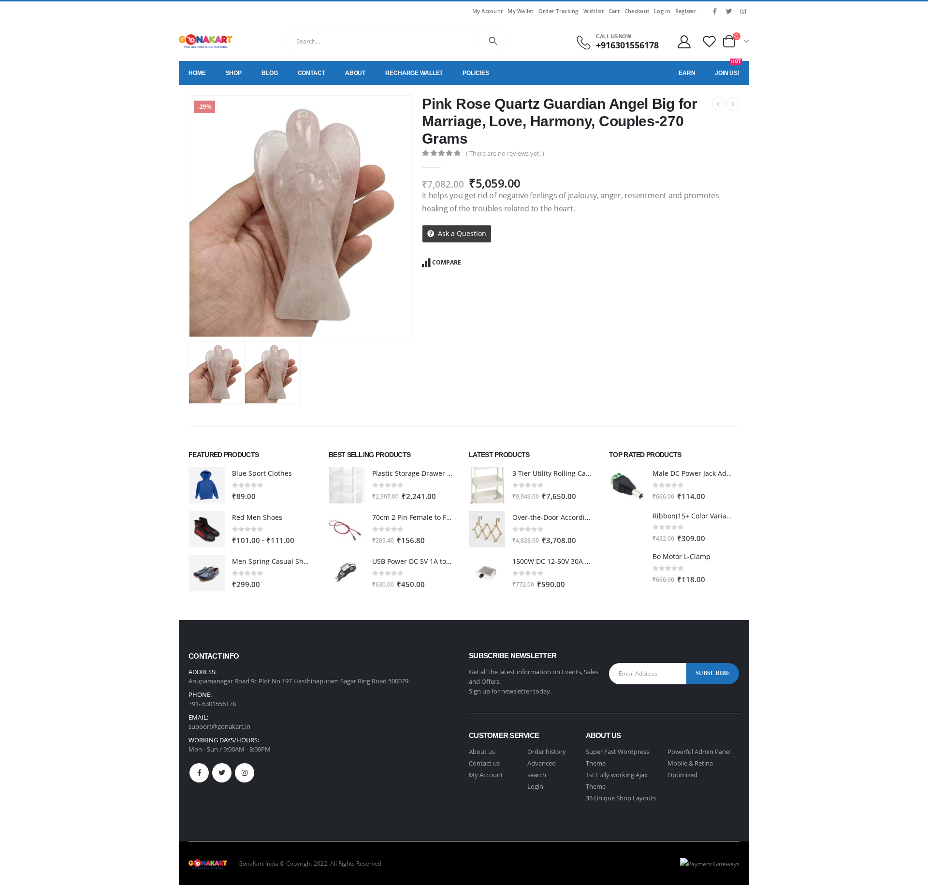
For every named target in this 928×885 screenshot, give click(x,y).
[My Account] (684, 41)
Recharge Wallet (414, 73)
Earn (687, 73)
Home (197, 73)
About (355, 73)
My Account (487, 11)
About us (482, 751)
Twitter (222, 772)
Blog (269, 73)
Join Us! (728, 68)
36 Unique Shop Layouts (621, 798)
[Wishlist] (709, 41)
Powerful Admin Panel (699, 751)
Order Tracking (558, 11)
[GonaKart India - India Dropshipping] (205, 41)
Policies (476, 73)
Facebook (199, 772)
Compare (446, 262)
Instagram (244, 772)
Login (535, 786)
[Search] (493, 41)
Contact (311, 73)
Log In (662, 11)
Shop (234, 73)
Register (685, 11)
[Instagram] (743, 11)
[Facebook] (715, 11)
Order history (546, 751)
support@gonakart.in (219, 726)
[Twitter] (729, 11)
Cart (614, 11)
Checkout (636, 11)
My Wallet (520, 11)
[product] (206, 485)
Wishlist (593, 11)
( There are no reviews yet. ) (505, 153)
